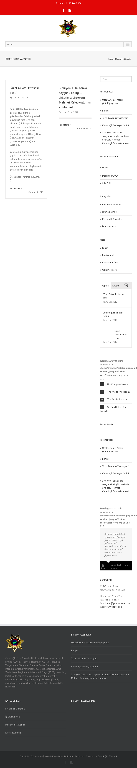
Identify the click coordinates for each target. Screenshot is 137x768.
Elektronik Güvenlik (123, 59)
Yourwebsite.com (114, 606)
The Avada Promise (117, 399)
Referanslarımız (110, 226)
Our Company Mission (118, 384)
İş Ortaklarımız (109, 211)
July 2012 (106, 183)
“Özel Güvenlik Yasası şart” (115, 117)
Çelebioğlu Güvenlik (107, 756)
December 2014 (110, 175)
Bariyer (105, 110)
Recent (115, 285)
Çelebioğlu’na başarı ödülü (115, 125)
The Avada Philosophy (118, 391)
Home (110, 59)
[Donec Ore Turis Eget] (100, 429)
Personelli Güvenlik (112, 219)
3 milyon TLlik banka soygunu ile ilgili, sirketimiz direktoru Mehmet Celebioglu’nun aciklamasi (75, 97)
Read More (15, 188)
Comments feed (110, 262)
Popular (105, 285)
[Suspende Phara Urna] (101, 429)
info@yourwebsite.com (118, 603)
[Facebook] (63, 10)
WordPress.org (109, 269)
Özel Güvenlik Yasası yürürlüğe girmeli (90, 642)
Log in (105, 247)
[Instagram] (69, 10)
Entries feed (108, 255)
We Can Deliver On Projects (113, 409)
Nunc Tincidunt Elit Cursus (121, 334)
